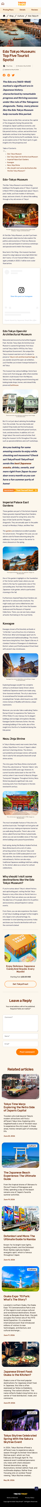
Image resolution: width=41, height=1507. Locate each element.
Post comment (27, 1052)
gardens (9, 531)
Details (22, 10)
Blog (11, 16)
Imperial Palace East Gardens (18, 160)
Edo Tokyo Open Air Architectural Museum (22, 157)
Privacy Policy (29, 1497)
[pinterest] (8, 75)
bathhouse (14, 385)
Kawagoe (10, 162)
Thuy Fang (9, 66)
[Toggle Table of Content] (4, 151)
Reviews (34, 10)
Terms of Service (12, 1497)
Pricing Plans (8, 10)
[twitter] (13, 75)
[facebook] (4, 75)
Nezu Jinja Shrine (13, 165)
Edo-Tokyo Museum (14, 154)
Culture (21, 16)
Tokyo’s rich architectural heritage (22, 357)
